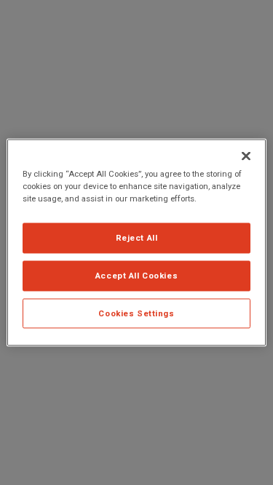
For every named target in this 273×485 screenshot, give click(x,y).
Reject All (137, 237)
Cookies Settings (136, 313)
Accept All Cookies (136, 275)
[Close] (246, 156)
